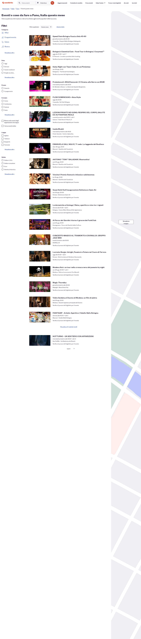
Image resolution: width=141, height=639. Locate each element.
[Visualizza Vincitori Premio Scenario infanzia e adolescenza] (39, 178)
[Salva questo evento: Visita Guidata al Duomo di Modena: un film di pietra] (106, 305)
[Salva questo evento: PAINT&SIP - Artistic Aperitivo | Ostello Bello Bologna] (106, 320)
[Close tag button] (51, 27)
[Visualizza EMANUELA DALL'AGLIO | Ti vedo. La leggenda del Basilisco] (39, 148)
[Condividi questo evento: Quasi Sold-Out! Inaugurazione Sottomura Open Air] (102, 197)
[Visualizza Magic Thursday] (39, 286)
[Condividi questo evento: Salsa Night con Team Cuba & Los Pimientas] (102, 74)
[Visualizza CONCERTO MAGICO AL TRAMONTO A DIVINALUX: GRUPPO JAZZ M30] (39, 239)
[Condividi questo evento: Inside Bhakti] (102, 136)
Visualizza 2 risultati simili (68, 327)
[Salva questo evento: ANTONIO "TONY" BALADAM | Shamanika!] (106, 167)
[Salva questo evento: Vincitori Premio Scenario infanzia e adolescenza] (106, 182)
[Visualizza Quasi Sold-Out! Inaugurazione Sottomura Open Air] (39, 194)
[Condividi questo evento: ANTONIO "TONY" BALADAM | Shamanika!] (102, 167)
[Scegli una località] (38, 3)
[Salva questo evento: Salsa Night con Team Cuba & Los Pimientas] (106, 74)
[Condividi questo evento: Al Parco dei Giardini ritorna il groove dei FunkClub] (102, 228)
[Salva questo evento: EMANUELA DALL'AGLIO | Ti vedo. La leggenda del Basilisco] (106, 152)
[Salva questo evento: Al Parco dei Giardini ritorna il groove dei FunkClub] (106, 228)
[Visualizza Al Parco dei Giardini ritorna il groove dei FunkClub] (39, 224)
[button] (100, 3)
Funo (17, 9)
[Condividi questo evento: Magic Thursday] (102, 290)
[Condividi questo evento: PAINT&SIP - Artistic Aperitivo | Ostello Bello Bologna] (102, 320)
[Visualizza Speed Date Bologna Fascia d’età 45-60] (39, 40)
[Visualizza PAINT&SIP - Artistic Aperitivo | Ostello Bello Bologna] (39, 317)
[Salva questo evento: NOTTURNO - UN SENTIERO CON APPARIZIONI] (106, 344)
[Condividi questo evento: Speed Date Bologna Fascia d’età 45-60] (102, 44)
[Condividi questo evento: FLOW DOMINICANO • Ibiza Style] (102, 105)
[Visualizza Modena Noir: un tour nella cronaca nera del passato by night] (39, 271)
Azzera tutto (60, 27)
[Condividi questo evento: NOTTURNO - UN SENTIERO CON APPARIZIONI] (102, 344)
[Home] (7, 2)
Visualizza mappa (126, 222)
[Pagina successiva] (74, 348)
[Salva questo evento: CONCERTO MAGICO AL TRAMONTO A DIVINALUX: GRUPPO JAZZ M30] (106, 244)
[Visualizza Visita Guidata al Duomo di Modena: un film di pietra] (39, 302)
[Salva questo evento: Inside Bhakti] (106, 136)
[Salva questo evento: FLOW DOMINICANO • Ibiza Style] (106, 105)
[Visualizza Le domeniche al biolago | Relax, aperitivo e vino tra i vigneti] (39, 209)
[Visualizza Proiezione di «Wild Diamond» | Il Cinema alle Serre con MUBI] (39, 86)
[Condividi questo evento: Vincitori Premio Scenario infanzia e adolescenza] (102, 182)
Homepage (5, 9)
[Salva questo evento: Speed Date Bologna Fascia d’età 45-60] (106, 44)
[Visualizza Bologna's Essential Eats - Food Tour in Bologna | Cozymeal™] (39, 55)
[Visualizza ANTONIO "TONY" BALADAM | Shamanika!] (39, 163)
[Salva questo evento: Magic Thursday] (106, 290)
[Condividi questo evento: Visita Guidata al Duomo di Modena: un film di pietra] (102, 305)
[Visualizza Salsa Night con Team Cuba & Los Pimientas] (39, 71)
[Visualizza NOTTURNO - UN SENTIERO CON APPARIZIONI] (39, 340)
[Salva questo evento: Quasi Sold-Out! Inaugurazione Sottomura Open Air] (106, 197)
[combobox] (45, 3)
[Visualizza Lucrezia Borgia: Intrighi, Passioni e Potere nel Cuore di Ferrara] (39, 256)
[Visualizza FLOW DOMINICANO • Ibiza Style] (39, 101)
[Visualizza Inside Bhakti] (39, 133)
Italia (12, 9)
